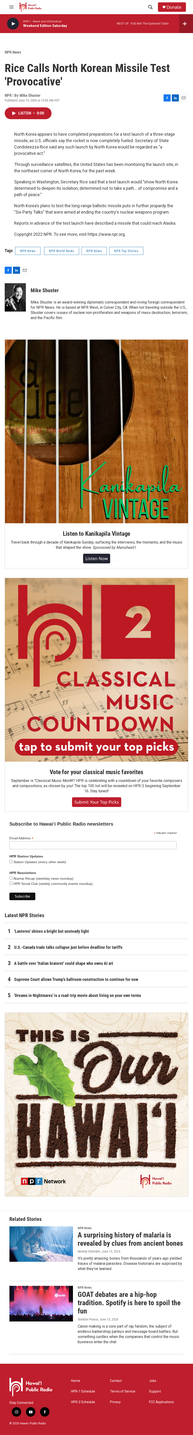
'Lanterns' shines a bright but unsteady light (51, 931)
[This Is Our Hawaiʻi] (96, 1104)
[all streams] (186, 23)
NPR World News (61, 251)
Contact (116, 1381)
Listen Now (96, 558)
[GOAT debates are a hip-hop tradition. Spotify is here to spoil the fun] (41, 1303)
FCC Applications (161, 1402)
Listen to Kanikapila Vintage (96, 533)
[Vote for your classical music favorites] (96, 670)
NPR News (13, 52)
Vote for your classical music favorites (96, 772)
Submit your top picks (96, 802)
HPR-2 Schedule (83, 1402)
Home (75, 1381)
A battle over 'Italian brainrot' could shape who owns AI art (63, 963)
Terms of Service (122, 1391)
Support (155, 1391)
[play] (13, 23)
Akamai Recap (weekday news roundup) (42, 878)
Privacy (115, 1402)
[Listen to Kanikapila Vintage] (96, 431)
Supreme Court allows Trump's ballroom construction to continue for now (76, 979)
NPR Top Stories (126, 251)
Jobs (152, 1381)
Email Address (21, 838)
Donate (174, 7)
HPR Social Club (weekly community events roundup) (52, 884)
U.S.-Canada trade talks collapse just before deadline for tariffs (68, 947)
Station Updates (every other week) (39, 862)
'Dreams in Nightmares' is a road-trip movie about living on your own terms (77, 995)
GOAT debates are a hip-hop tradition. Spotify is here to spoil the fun (129, 1302)
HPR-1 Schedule (83, 1391)
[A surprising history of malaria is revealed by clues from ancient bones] (41, 1244)
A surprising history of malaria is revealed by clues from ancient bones (130, 1239)
